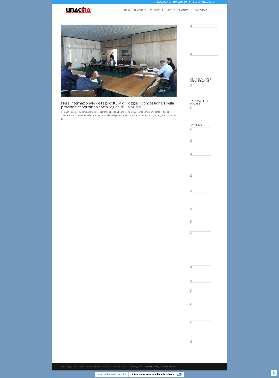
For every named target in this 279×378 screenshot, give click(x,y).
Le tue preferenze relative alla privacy (152, 374)
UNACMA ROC (162, 2)
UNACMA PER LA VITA (202, 2)
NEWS (169, 10)
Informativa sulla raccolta (112, 374)
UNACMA (138, 10)
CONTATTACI (201, 10)
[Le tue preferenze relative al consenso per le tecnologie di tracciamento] (274, 373)
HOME (127, 10)
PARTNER (183, 10)
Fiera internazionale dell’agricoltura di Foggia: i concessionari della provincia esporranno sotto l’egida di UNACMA (117, 104)
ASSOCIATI (155, 10)
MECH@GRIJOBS (180, 2)
